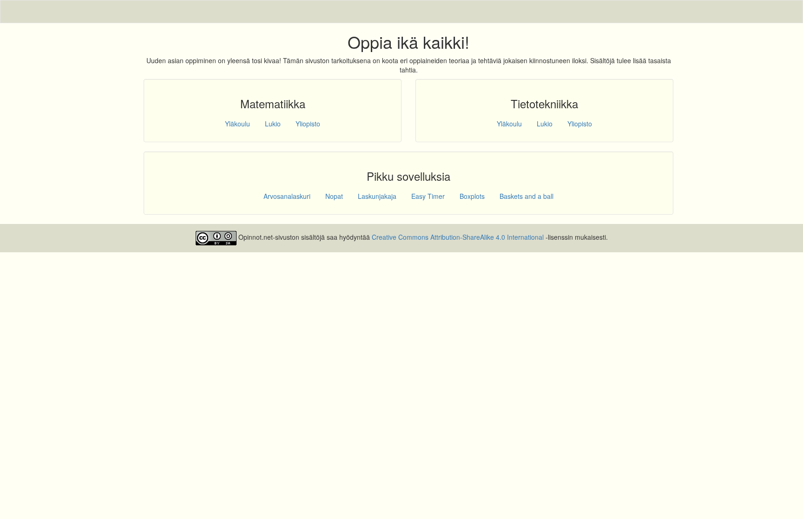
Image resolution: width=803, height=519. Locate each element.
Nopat (334, 196)
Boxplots (472, 196)
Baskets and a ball (526, 196)
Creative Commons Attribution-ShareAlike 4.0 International (458, 237)
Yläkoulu (237, 123)
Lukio (273, 123)
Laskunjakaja (377, 196)
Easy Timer (428, 196)
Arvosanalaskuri (286, 196)
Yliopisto (308, 123)
